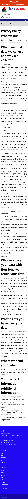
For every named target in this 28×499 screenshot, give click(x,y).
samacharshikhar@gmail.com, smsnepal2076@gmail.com (14, 4)
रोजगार (3, 482)
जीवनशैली (4, 458)
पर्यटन (3, 475)
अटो (3, 473)
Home (3, 24)
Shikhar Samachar (15, 496)
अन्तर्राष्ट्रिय (4, 467)
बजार (3, 477)
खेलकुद (3, 455)
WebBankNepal (4, 497)
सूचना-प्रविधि (5, 485)
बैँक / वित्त (4, 480)
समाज (3, 462)
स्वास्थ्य (3, 465)
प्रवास (3, 460)
